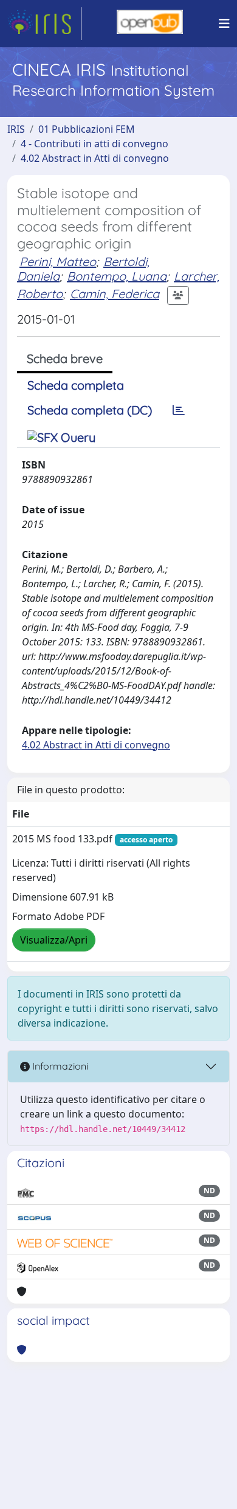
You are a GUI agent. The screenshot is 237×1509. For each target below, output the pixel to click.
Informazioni (59, 1066)
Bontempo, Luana (117, 276)
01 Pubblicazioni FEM (86, 129)
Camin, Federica (114, 293)
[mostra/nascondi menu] (224, 24)
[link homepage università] (150, 23)
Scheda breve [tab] (65, 358)
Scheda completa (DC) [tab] (89, 410)
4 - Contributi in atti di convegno (94, 143)
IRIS (16, 129)
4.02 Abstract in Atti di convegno (95, 158)
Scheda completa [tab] (75, 385)
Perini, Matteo (57, 261)
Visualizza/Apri (54, 940)
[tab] (178, 410)
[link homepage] (44, 23)
